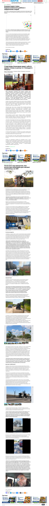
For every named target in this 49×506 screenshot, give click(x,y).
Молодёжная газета (12, 146)
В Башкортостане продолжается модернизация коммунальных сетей (38, 2)
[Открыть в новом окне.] (8, 51)
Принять (43, 504)
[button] (32, 333)
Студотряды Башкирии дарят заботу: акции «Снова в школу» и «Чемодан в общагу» (16, 2)
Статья (3, 2)
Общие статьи (6, 64)
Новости (5, 4)
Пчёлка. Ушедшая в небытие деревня (27, 2)
